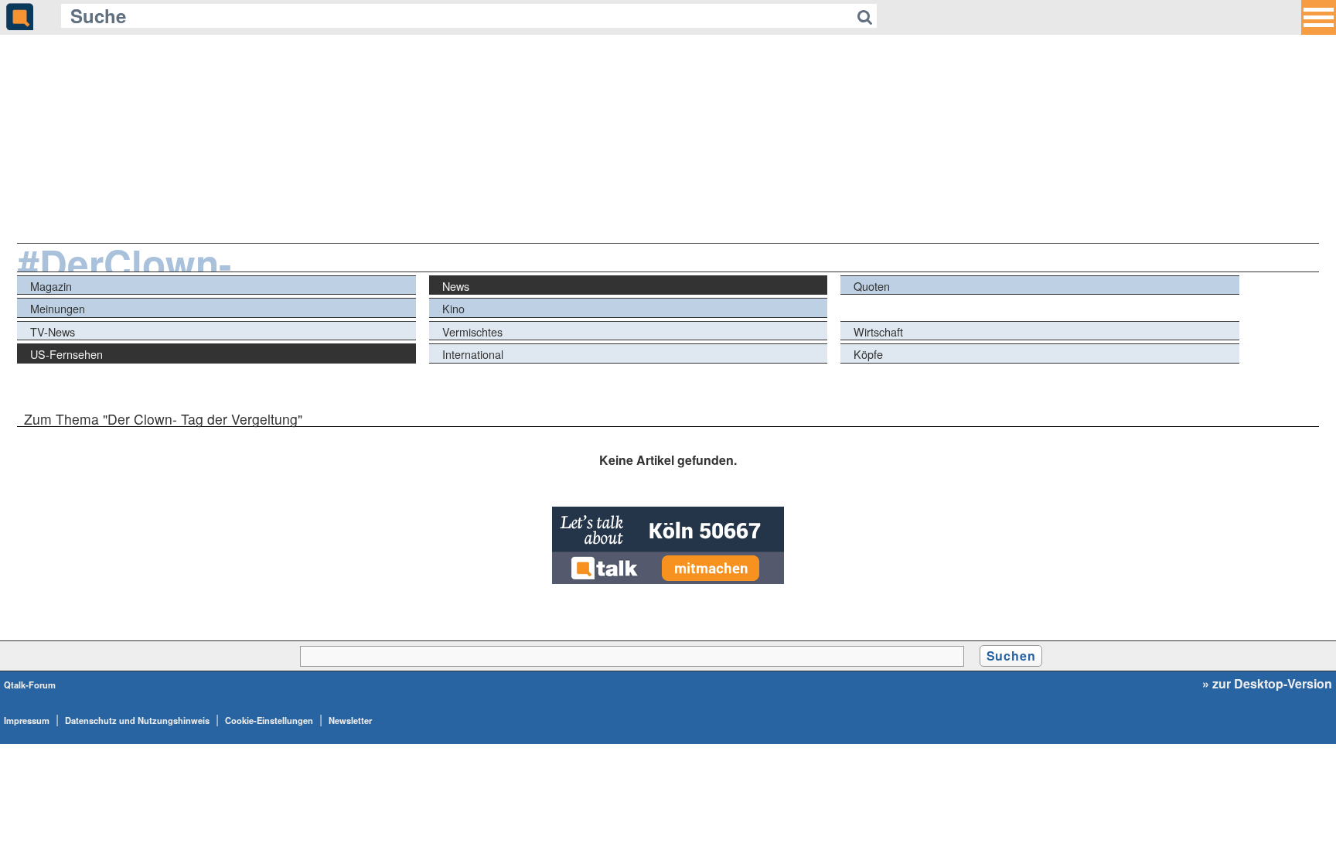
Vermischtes (472, 331)
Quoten (872, 286)
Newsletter (350, 720)
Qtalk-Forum (30, 684)
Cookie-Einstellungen (269, 720)
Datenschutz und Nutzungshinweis (137, 720)
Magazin (51, 286)
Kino (453, 308)
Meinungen (57, 308)
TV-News (52, 331)
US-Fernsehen (66, 354)
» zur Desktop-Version (1267, 683)
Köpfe (868, 354)
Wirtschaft (878, 331)
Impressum (26, 720)
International (472, 354)
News (455, 286)
